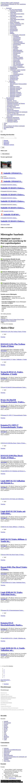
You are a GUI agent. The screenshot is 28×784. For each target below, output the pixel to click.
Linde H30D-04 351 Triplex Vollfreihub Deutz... (11, 593)
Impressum (6, 754)
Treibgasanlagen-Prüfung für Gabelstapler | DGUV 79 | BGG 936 (17, 112)
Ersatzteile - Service (12, 100)
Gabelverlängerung (17, 41)
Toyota (5, 735)
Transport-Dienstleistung (13, 110)
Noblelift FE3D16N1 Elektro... (13, 188)
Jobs (5, 124)
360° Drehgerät (17, 62)
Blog (5, 128)
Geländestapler (13, 68)
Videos (5, 123)
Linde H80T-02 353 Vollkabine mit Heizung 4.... (13, 482)
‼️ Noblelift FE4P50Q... (10, 215)
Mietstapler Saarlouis (15, 89)
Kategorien (8, 8)
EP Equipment (7, 722)
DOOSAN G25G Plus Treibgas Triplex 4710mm (13, 345)
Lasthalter (15, 48)
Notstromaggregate (14, 75)
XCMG (6, 728)
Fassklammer (16, 40)
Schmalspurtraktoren (18, 74)
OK (2, 147)
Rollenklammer (17, 53)
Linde (5, 739)
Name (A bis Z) (10, 319)
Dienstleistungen (9, 98)
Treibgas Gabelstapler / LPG (17, 23)
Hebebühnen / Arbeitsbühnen (17, 67)
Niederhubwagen (14, 78)
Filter (2, 322)
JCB (5, 732)
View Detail (4, 350)
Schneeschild (16, 60)
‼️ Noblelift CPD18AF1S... (11, 173)
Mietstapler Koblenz (15, 86)
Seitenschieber (16, 61)
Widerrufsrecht (7, 751)
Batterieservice (10, 99)
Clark (5, 734)
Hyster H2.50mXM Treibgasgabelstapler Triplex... (13, 401)
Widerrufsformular (8, 755)
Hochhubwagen (14, 79)
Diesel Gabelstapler (15, 22)
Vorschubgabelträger (18, 58)
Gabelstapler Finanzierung (11, 117)
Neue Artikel (7, 761)
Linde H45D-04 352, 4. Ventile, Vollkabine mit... (13, 649)
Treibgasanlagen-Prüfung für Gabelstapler (9, 707)
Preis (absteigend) (11, 321)
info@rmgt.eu (12, 778)
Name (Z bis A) (18, 319)
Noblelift (6, 721)
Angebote (6, 759)
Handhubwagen (14, 76)
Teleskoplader (13, 27)
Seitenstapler (13, 26)
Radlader (12, 33)
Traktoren (15, 72)
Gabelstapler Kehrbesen (19, 43)
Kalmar (5, 725)
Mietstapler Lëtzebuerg (15, 95)
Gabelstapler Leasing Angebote (17, 69)
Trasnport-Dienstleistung (6, 706)
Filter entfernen (5, 153)
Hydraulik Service (11, 106)
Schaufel (15, 54)
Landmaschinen (15, 71)
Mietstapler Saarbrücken (16, 88)
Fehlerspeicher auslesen (12, 102)
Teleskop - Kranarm (18, 57)
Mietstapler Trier (14, 91)
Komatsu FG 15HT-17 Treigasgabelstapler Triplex (12, 426)
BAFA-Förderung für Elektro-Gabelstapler (14, 126)
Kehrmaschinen (14, 29)
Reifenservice (10, 109)
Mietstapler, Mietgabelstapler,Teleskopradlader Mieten (18, 84)
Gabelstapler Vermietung (13, 105)
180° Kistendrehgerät (18, 64)
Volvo (5, 731)
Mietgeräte (11, 81)
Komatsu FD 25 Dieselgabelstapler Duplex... (12, 624)
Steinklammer (16, 55)
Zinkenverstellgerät (17, 65)
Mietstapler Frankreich (15, 92)
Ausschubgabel (17, 37)
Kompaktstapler (14, 30)
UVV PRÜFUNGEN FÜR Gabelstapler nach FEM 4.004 (12, 709)
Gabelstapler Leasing (12, 120)
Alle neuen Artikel (5, 224)
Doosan (6, 729)
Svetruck (6, 724)
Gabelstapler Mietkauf (12, 121)
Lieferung (6, 748)
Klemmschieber (17, 44)
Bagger (12, 32)
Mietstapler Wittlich (15, 96)
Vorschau (3, 337)
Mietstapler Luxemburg (15, 93)
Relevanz (4, 318)
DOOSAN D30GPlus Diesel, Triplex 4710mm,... (12, 457)
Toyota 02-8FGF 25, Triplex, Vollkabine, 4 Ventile (12, 373)
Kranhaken (16, 47)
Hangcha (6, 727)
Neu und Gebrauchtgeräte (14, 9)
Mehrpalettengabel (17, 50)
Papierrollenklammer (18, 51)
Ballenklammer (17, 39)
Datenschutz (7, 752)
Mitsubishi (6, 736)
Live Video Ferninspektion (13, 107)
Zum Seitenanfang (6, 679)
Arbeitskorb (16, 36)
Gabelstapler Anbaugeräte (17, 34)
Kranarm (15, 46)
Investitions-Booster (9, 127)
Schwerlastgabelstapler (15, 25)
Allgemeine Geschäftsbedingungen (12, 749)
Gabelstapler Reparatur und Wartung (16, 103)
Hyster (5, 738)
